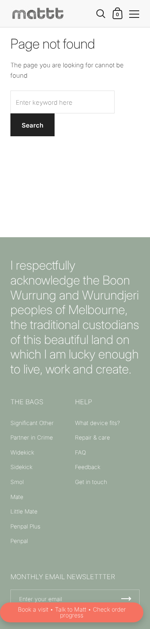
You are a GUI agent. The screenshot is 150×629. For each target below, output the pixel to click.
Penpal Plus (25, 526)
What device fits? (97, 423)
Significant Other (32, 423)
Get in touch (91, 482)
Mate (16, 497)
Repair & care (92, 437)
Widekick (22, 452)
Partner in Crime (31, 437)
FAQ (80, 452)
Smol (17, 482)
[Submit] (126, 599)
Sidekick (21, 467)
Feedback (87, 467)
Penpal (19, 541)
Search (32, 125)
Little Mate (24, 511)
